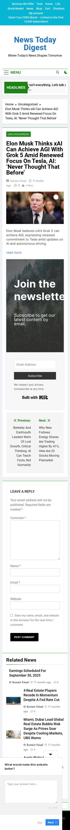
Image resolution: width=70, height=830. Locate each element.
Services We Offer (23, 3)
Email (15, 582)
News (29, 8)
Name (15, 566)
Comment (18, 518)
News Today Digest (35, 43)
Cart (47, 8)
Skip (39, 822)
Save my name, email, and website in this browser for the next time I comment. (34, 620)
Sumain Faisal (18, 181)
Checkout (59, 8)
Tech (40, 3)
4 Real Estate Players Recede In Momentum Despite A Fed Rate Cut (42, 695)
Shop (39, 8)
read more (13, 252)
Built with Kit (35, 397)
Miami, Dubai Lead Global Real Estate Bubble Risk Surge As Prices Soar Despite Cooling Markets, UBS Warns (44, 729)
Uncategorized (18, 134)
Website (15, 599)
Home (49, 3)
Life (57, 3)
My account (36, 13)
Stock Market (16, 8)
